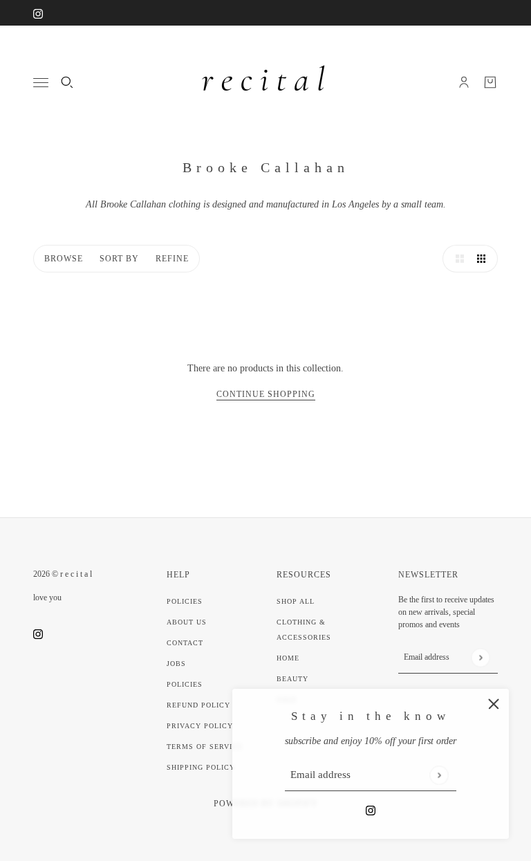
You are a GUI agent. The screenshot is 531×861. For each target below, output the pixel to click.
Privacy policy (200, 726)
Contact (185, 643)
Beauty (292, 679)
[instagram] (38, 13)
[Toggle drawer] (40, 82)
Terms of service (205, 746)
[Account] (464, 82)
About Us (187, 622)
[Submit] (438, 775)
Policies (185, 601)
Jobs (176, 663)
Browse (63, 258)
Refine (172, 258)
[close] (494, 704)
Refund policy (198, 705)
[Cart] (490, 82)
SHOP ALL (296, 601)
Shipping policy (201, 767)
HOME (288, 658)
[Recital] (265, 82)
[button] (456, 258)
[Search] (67, 82)
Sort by (119, 258)
